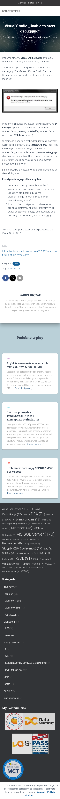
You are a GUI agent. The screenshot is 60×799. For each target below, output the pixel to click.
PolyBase (34, 540)
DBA (38, 514)
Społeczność (31, 548)
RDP (26, 544)
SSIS (33, 553)
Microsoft (21, 528)
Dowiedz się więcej (23, 388)
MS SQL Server (35, 534)
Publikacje (12, 543)
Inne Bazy (9, 587)
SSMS (43, 553)
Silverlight (35, 544)
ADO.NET (15, 509)
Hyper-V (46, 520)
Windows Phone (36, 568)
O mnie (39, 3)
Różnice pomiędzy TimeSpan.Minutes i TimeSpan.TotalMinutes (23, 415)
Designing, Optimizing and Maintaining (25, 663)
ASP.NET (28, 509)
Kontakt (31, 3)
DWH (49, 515)
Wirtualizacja (11, 698)
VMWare (50, 564)
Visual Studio (14, 268)
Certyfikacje (12, 514)
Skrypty (10, 548)
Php (26, 540)
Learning (8, 594)
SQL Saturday (22, 553)
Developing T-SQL (14, 670)
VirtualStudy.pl (11, 563)
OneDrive (7, 540)
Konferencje (37, 524)
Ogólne (8, 691)
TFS (35, 559)
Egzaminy (8, 520)
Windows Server (11, 571)
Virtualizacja (46, 559)
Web (12, 568)
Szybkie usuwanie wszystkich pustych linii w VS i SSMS (27, 365)
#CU (5, 509)
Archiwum (22, 3)
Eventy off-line (13, 601)
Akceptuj (41, 792)
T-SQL (23, 558)
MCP (47, 523)
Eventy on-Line (27, 519)
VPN (5, 568)
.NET (16, 264)
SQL (48, 548)
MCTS (6, 528)
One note (17, 540)
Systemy (7, 559)
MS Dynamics (8, 535)
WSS (25, 571)
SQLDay (8, 553)
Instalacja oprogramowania (16, 523)
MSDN (38, 528)
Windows (22, 568)
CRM (26, 514)
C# (37, 509)
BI (5, 649)
